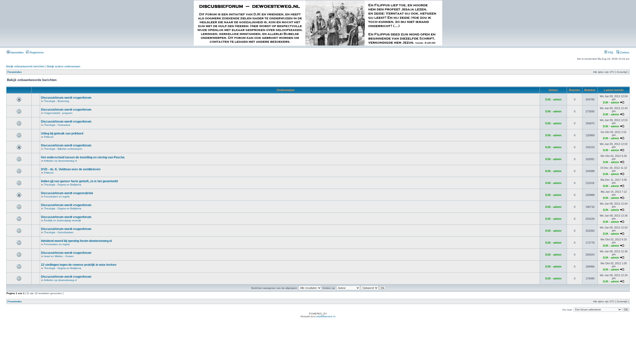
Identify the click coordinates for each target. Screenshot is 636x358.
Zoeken (624, 52)
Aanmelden (17, 52)
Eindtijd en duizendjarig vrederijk (62, 220)
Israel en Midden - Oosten (59, 256)
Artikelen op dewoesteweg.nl (60, 160)
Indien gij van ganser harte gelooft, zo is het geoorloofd (79, 181)
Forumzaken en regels (57, 196)
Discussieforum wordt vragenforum (66, 97)
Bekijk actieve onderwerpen (63, 66)
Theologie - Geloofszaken (59, 232)
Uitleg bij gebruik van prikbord (62, 133)
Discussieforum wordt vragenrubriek (67, 193)
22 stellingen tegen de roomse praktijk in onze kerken (78, 265)
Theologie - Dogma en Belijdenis (62, 184)
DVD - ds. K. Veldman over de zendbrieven (70, 169)
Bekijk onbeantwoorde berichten (25, 66)
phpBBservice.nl (326, 316)
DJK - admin (553, 99)
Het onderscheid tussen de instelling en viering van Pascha (82, 157)
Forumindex (14, 72)
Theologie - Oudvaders (57, 125)
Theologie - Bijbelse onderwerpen (63, 148)
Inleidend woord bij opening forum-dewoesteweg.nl (76, 241)
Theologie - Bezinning (56, 101)
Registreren (36, 52)
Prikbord (48, 136)
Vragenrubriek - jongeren (58, 113)
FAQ (610, 52)
